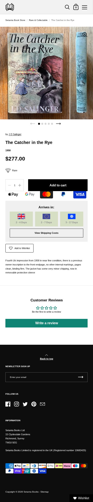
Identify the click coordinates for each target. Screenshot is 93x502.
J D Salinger (15, 134)
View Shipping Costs (46, 233)
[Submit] (80, 377)
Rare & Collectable (38, 20)
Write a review (46, 323)
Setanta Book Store (15, 20)
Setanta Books (31, 492)
